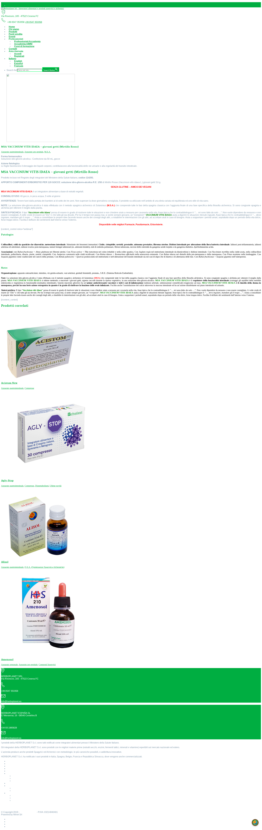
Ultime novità (55, 486)
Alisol (4, 561)
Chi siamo (14, 29)
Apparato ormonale (9, 664)
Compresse (29, 388)
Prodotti (13, 31)
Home (12, 27)
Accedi (17, 54)
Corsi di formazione (24, 46)
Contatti (13, 49)
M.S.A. (47, 152)
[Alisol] (41, 556)
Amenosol (7, 659)
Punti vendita (15, 34)
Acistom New (9, 382)
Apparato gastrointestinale (12, 152)
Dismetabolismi (42, 486)
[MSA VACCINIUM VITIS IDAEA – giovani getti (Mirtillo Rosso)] (41, 141)
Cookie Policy (8, 805)
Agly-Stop (7, 480)
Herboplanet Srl (28, 812)
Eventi (12, 36)
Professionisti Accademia (27, 41)
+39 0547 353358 (33, 22)
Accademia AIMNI (23, 44)
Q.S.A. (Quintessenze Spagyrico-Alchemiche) (44, 567)
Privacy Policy (8, 807)
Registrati (19, 56)
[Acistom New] (41, 377)
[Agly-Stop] (46, 475)
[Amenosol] (46, 654)
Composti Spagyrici (47, 664)
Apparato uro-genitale (33, 152)
